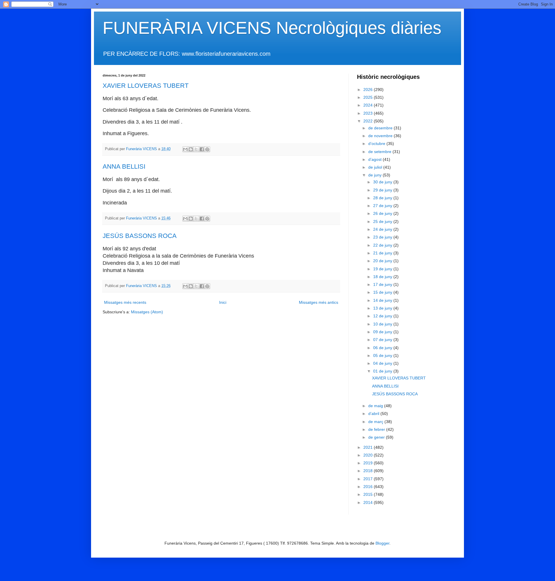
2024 (368, 105)
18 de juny (383, 276)
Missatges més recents (125, 302)
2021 (368, 447)
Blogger (382, 543)
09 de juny (383, 331)
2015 (368, 494)
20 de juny (383, 260)
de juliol (375, 167)
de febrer (377, 429)
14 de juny (383, 300)
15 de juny (383, 292)
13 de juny (383, 308)
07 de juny (383, 339)
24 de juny (383, 229)
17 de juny (383, 284)
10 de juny (383, 324)
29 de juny (383, 190)
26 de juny (383, 213)
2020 (368, 455)
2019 (368, 463)
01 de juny (383, 371)
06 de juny (383, 347)
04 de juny (383, 363)
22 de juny (383, 245)
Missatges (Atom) (147, 312)
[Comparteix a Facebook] (202, 149)
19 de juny (383, 269)
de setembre (380, 151)
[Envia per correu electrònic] (185, 149)
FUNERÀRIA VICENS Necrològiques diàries (272, 28)
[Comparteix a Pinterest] (207, 149)
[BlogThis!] (191, 149)
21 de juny (383, 253)
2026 (368, 89)
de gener (377, 437)
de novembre (381, 135)
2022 (368, 121)
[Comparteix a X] (196, 149)
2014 (368, 502)
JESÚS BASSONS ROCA (140, 235)
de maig (376, 405)
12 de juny (383, 316)
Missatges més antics (318, 302)
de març (376, 421)
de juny (375, 175)
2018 (368, 470)
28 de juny (383, 197)
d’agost (375, 159)
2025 (368, 97)
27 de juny (383, 205)
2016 (368, 486)
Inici (222, 302)
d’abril (374, 413)
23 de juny (383, 237)
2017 (368, 478)
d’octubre (377, 143)
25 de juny (383, 221)
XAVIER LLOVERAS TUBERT (145, 85)
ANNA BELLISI (124, 166)
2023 (368, 113)
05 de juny (383, 355)
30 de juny (383, 182)
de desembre (381, 128)
